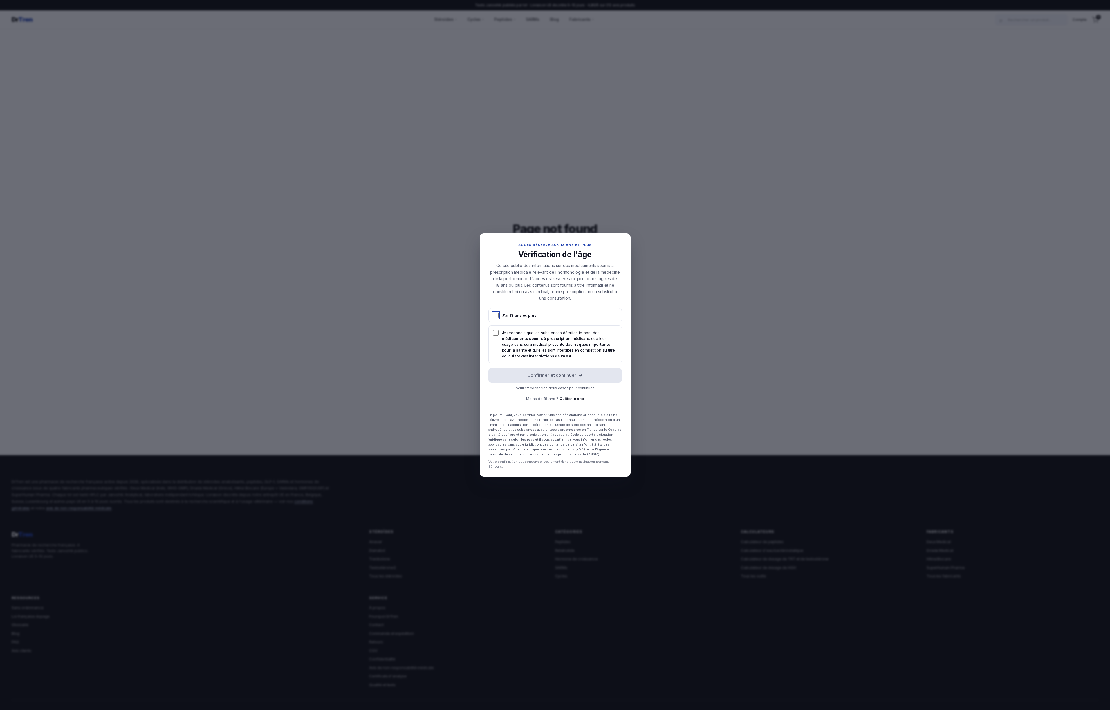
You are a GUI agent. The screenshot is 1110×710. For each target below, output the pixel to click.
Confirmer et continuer (554, 375)
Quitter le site (571, 398)
